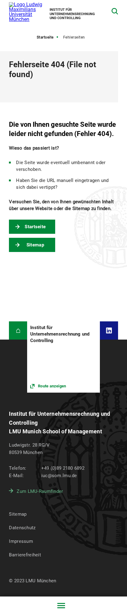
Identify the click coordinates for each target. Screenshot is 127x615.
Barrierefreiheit (25, 555)
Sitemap (35, 245)
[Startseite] (18, 330)
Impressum (21, 541)
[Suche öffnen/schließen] (115, 11)
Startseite (45, 37)
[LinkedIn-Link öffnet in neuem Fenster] (109, 330)
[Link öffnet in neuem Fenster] (63, 357)
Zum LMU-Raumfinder (40, 491)
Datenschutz (22, 527)
